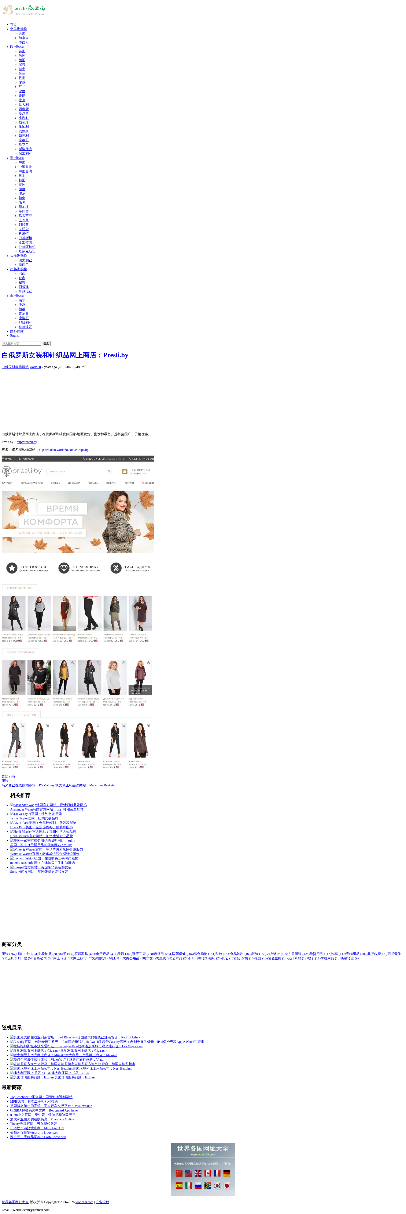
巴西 (22, 273)
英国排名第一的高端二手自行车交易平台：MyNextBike (51, 1106)
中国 (22, 162)
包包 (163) (222, 954)
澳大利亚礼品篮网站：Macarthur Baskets (84, 785)
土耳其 (24, 220)
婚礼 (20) (215, 958)
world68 (35, 367)
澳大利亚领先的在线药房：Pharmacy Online (42, 1119)
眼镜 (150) (259, 954)
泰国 (22, 184)
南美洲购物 (18, 269)
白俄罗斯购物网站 (15, 367)
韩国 (22, 180)
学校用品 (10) (330, 958)
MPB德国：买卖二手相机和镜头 (34, 1101)
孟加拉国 (25, 242)
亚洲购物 (17, 158)
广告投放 (102, 1202)
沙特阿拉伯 (27, 247)
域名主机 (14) (278, 958)
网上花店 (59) (63, 958)
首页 (13, 24)
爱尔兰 (24, 113)
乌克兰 (24, 144)
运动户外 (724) (27, 954)
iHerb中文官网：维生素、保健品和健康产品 (42, 1115)
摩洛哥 (24, 318)
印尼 (22, 193)
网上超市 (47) (83, 958)
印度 (22, 189)
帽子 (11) (314, 958)
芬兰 (22, 87)
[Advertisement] (128, 399)
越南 (22, 198)
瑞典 (22, 64)
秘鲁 (22, 282)
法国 (22, 55)
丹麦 (22, 78)
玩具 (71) (13, 958)
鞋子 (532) (67, 954)
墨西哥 (24, 42)
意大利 (24, 104)
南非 (22, 300)
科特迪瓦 (25, 327)
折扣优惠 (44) (103, 958)
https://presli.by (27, 442)
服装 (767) (9, 954)
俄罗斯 (24, 131)
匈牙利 (24, 135)
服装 (5, 781)
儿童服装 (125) (299, 954)
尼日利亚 (25, 322)
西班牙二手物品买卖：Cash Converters (38, 1137)
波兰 (22, 91)
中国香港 (25, 167)
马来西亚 (25, 216)
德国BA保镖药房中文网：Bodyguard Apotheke (44, 1110)
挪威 (22, 82)
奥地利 (24, 127)
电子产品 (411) (107, 954)
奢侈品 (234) (163, 954)
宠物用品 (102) (357, 954)
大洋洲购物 (18, 256)
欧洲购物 (17, 47)
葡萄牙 (24, 122)
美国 (22, 33)
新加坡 (24, 207)
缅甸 (22, 202)
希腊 (22, 95)
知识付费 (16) (245, 958)
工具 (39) (119, 958)
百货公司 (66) (43, 958)
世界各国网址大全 (15, 1202)
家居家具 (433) (85, 954)
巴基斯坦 (25, 238)
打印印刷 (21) (198, 958)
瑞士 (22, 69)
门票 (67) (26, 958)
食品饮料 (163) (241, 954)
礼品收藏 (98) (377, 954)
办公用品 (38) (136, 958)
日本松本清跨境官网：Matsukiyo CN (37, 1128)
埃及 (22, 304)
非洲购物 (17, 296)
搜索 (46, 343)
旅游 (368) (125, 954)
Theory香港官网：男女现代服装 (33, 1123)
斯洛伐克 (25, 149)
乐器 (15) (261, 958)
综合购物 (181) (204, 954)
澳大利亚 (25, 260)
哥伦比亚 (25, 291)
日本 (22, 175)
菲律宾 (24, 211)
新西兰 (24, 264)
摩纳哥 (24, 140)
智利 (22, 278)
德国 (22, 60)
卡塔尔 (24, 229)
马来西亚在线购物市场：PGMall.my (28, 785)
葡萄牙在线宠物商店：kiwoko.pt (34, 1132)
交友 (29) (152, 958)
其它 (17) (228, 958)
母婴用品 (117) (320, 954)
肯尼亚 (24, 313)
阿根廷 (24, 287)
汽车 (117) (338, 954)
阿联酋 (24, 224)
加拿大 (24, 38)
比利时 (24, 118)
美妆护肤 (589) (49, 954)
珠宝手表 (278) (143, 954)
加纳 (22, 309)
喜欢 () (8, 776)
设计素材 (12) (297, 958)
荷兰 (22, 73)
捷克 (22, 100)
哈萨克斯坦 (27, 251)
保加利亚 (25, 153)
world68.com (84, 1202)
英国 (22, 51)
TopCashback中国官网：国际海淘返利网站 (41, 1097)
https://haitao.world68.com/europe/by (64, 450)
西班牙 (24, 109)
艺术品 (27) (180, 958)
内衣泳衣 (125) (277, 954)
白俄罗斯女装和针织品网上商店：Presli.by (65, 355)
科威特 (24, 233)
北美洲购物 (18, 29)
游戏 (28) (165, 958)
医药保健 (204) (183, 954)
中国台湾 (25, 171)
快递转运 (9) (349, 958)
